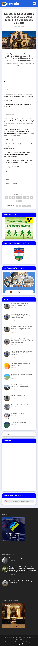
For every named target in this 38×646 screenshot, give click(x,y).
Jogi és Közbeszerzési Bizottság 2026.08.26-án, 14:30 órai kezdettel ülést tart (22, 353)
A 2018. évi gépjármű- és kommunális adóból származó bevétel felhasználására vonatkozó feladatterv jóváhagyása (18, 154)
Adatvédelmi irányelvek (26, 642)
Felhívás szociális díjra (18, 395)
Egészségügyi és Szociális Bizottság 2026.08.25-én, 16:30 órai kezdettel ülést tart (22, 316)
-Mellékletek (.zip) (10, 139)
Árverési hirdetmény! (15, 558)
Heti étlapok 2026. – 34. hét (19, 404)
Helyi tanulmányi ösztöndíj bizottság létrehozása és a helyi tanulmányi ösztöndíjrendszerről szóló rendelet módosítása (18, 146)
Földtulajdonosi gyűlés (18, 422)
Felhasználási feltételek (11, 642)
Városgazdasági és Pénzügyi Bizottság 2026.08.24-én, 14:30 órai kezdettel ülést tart (22, 340)
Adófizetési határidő (17, 413)
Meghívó (6, 81)
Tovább (28, 237)
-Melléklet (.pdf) (8, 100)
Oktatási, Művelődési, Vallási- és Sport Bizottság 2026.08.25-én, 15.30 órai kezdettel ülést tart (22, 328)
